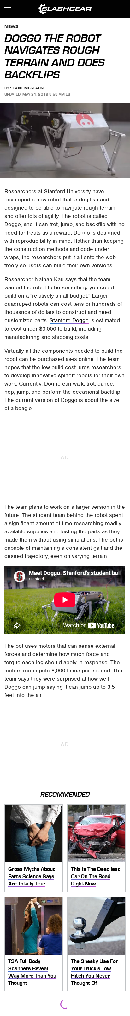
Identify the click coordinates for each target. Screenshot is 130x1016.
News (11, 27)
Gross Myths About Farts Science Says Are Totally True (31, 876)
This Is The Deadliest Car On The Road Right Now (95, 876)
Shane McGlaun (27, 88)
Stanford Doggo (69, 320)
